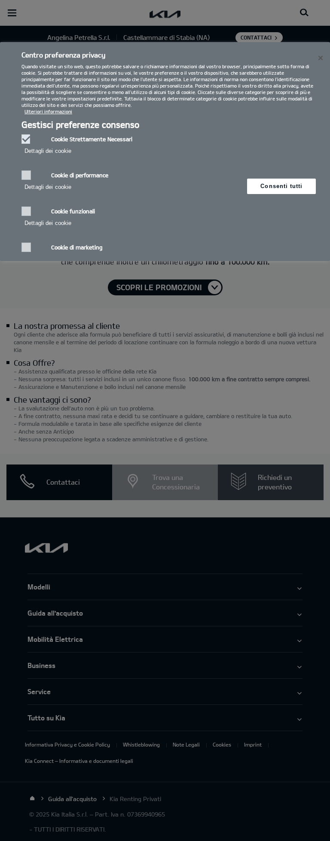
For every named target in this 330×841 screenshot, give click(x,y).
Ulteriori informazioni (48, 111)
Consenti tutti (281, 186)
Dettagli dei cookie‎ (47, 151)
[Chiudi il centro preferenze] (320, 58)
